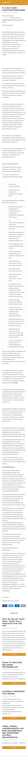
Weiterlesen (14, 654)
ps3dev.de (5, 2)
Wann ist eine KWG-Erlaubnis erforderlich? (12, 665)
